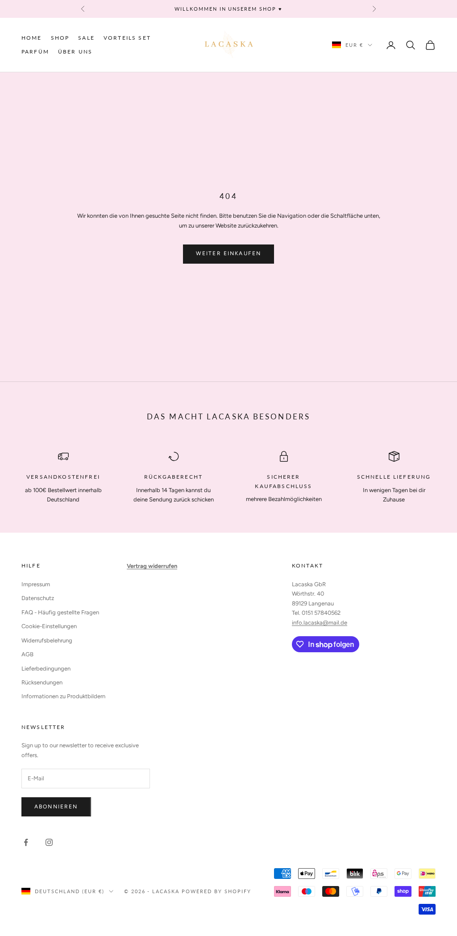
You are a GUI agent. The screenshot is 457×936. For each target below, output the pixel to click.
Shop (60, 37)
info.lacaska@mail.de (319, 622)
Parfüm (35, 51)
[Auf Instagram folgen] (49, 842)
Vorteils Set (127, 37)
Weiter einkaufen (229, 253)
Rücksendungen (41, 682)
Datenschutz (37, 598)
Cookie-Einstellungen (49, 626)
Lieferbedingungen (46, 668)
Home (31, 37)
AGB (27, 654)
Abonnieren (56, 806)
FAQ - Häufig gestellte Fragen (60, 612)
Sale (86, 37)
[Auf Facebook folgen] (25, 842)
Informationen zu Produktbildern (63, 696)
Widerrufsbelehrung (46, 640)
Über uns (75, 51)
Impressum (35, 584)
